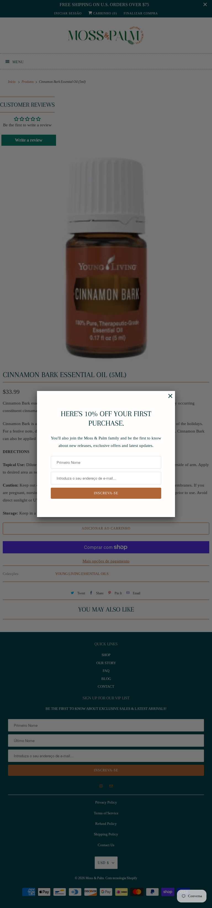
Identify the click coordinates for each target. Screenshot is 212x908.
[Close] (167, 398)
